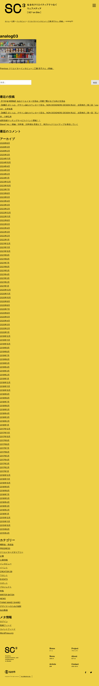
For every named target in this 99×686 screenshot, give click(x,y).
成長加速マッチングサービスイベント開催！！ (20, 120)
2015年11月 (5, 521)
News (52, 657)
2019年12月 (5, 336)
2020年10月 (5, 297)
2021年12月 (5, 243)
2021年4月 (5, 274)
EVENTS (4, 579)
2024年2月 (5, 174)
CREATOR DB (6, 571)
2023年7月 (5, 189)
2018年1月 (4, 425)
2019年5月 (5, 363)
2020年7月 (5, 309)
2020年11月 (5, 293)
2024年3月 (5, 170)
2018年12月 (5, 382)
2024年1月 (5, 178)
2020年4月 (5, 320)
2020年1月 (5, 332)
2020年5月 (5, 317)
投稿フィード (6, 625)
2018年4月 (5, 413)
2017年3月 (4, 463)
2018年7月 (4, 402)
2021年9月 (5, 255)
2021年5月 (5, 270)
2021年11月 (5, 247)
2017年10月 (5, 436)
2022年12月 (5, 212)
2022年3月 (5, 232)
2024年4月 (5, 166)
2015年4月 (5, 533)
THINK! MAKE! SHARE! (10, 602)
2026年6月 (5, 143)
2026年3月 (5, 147)
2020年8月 (5, 305)
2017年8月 (4, 444)
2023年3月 (5, 205)
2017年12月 (5, 429)
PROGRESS (5, 548)
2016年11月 (5, 479)
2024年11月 (5, 158)
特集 (2, 591)
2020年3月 (5, 324)
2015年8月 (5, 529)
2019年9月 (5, 347)
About (74, 657)
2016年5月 (5, 498)
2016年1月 (4, 514)
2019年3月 (5, 371)
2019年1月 (4, 378)
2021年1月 (4, 286)
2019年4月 (5, 367)
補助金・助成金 (7, 544)
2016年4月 (5, 502)
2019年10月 (5, 344)
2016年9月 (5, 486)
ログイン (4, 621)
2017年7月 (4, 448)
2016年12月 (5, 475)
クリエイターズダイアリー (11, 552)
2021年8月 (5, 259)
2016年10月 (5, 483)
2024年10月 (5, 162)
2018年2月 (5, 421)
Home (52, 649)
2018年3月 (5, 417)
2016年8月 (5, 490)
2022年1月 (5, 239)
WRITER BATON (7, 594)
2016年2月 (5, 510)
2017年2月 (4, 467)
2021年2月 (5, 282)
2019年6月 (5, 359)
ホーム (7, 21)
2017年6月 (4, 452)
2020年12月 (5, 290)
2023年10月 (5, 185)
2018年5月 (5, 409)
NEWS (3, 598)
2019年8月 (5, 351)
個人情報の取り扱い (26, 676)
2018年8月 (5, 398)
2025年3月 (5, 154)
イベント (4, 567)
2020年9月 (5, 301)
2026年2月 (5, 151)
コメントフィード (7, 629)
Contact (75, 665)
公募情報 (4, 560)
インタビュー (21, 21)
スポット (4, 583)
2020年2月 (5, 328)
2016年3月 (5, 506)
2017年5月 (4, 456)
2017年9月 (4, 440)
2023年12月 (5, 181)
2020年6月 (5, 313)
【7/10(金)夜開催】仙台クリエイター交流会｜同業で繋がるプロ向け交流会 (32, 101)
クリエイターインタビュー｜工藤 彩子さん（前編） (46, 21)
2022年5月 (5, 224)
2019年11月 (5, 340)
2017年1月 (4, 471)
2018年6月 (5, 405)
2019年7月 (4, 355)
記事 (13, 21)
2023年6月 (5, 193)
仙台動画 (4, 610)
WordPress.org (6, 633)
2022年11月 (5, 216)
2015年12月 (5, 517)
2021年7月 (4, 263)
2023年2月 (5, 209)
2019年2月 (5, 375)
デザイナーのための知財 (10, 606)
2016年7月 (4, 494)
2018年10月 (5, 390)
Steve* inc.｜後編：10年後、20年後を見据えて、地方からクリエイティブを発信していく (39, 124)
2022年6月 (5, 220)
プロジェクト (6, 587)
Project (74, 649)
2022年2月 (5, 236)
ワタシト (4, 575)
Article (53, 665)
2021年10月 (5, 251)
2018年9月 (5, 394)
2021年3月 (5, 278)
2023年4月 (5, 201)
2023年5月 (5, 197)
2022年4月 (5, 228)
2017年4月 (4, 459)
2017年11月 (5, 432)
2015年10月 (5, 525)
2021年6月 (5, 266)
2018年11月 (5, 386)
